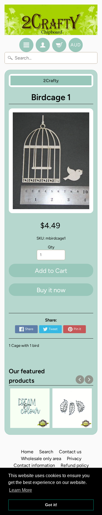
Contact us (70, 451)
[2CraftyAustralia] (51, 20)
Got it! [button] (51, 504)
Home (27, 451)
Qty (51, 247)
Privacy (74, 458)
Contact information (34, 465)
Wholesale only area (41, 458)
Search (46, 451)
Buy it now (51, 290)
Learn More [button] (20, 490)
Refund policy (75, 465)
